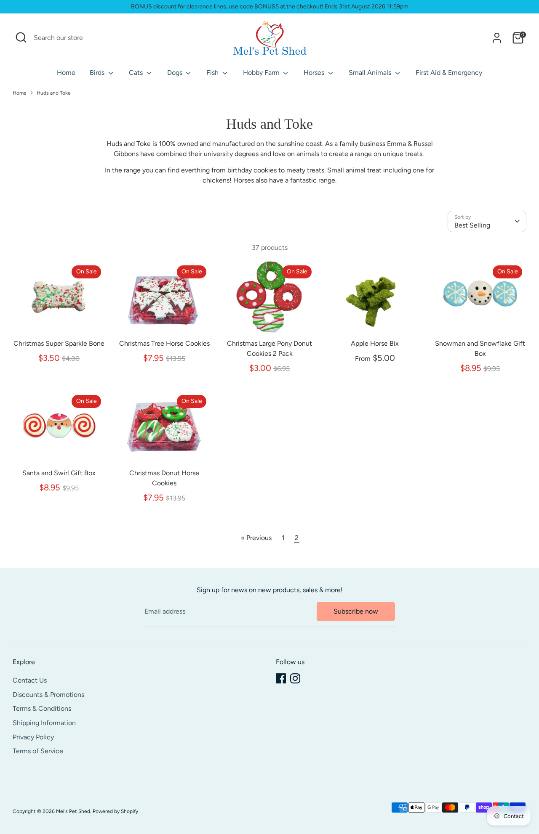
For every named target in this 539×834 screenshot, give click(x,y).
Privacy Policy (33, 737)
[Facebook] (281, 678)
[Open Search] (21, 37)
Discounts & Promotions (48, 695)
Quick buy (59, 321)
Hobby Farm (262, 73)
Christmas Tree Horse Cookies (164, 343)
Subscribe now (356, 611)
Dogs (175, 73)
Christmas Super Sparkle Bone (58, 343)
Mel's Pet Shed (73, 811)
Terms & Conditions (42, 708)
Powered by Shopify (115, 811)
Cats (136, 73)
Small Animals (371, 73)
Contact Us (30, 680)
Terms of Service (38, 751)
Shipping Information (44, 723)
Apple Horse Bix (375, 343)
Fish (213, 73)
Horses (315, 73)
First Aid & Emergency (449, 73)
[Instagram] (295, 678)
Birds (98, 73)
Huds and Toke (54, 93)
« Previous (256, 538)
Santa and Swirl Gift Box (59, 473)
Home (66, 73)
